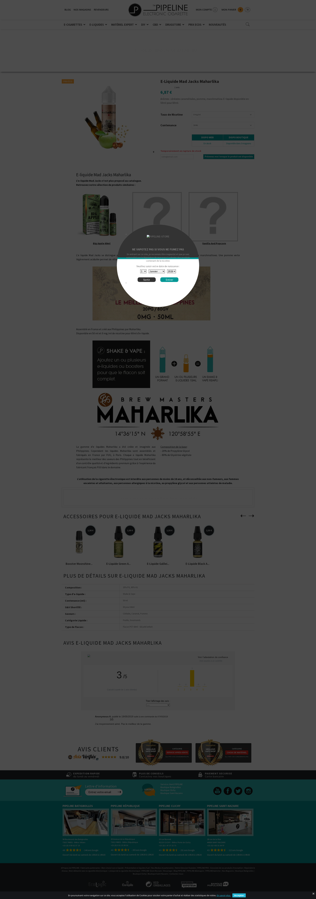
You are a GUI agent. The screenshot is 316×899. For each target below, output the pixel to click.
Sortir (146, 279)
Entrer (169, 279)
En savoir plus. (224, 895)
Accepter (239, 895)
